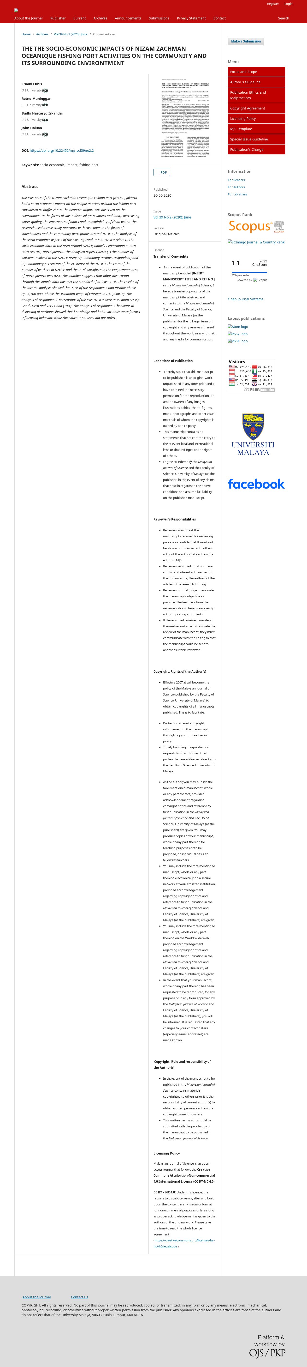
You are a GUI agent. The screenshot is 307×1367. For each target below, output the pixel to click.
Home (26, 34)
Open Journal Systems (245, 299)
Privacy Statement (191, 18)
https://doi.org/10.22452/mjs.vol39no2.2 (62, 150)
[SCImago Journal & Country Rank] (256, 232)
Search (283, 18)
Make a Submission (246, 41)
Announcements (128, 18)
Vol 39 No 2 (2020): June (70, 34)
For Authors (236, 187)
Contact (219, 18)
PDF (163, 172)
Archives (100, 18)
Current (79, 18)
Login (288, 3)
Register (273, 3)
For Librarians (238, 194)
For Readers (236, 180)
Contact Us (79, 1297)
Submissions (159, 18)
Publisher (58, 18)
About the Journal (28, 18)
